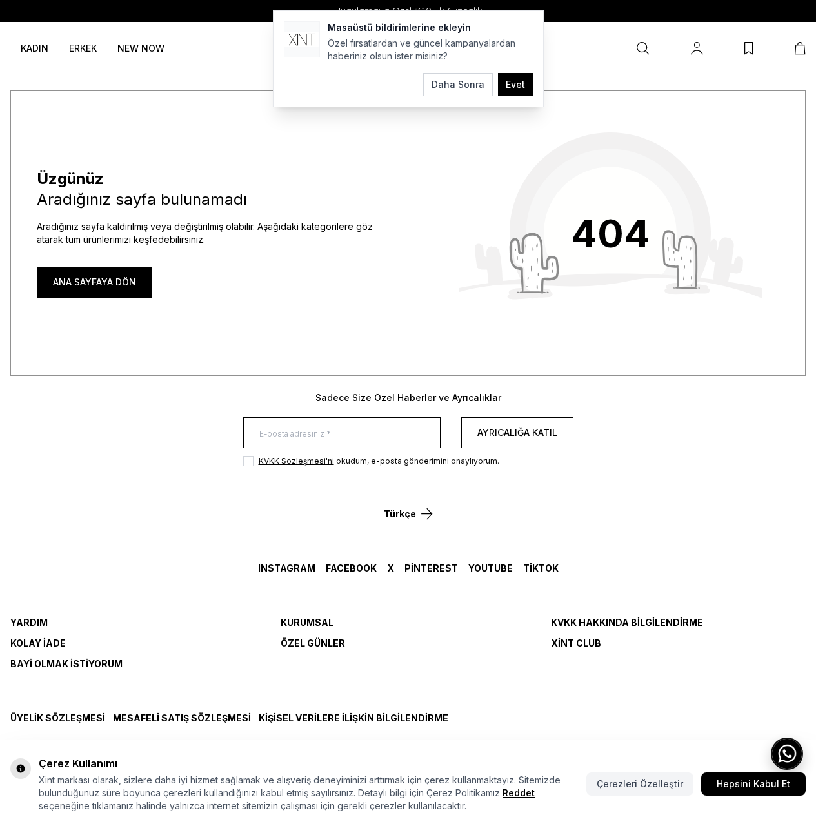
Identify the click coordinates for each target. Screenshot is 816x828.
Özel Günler (313, 642)
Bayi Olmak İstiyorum (66, 663)
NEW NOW (140, 48)
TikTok (541, 568)
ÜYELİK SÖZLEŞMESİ (57, 717)
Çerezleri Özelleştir (640, 783)
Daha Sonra (458, 84)
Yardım (29, 622)
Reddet (519, 792)
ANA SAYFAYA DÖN (94, 281)
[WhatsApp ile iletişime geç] (787, 754)
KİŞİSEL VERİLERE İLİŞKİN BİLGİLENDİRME (353, 717)
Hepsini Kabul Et (753, 783)
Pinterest (431, 568)
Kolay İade (38, 642)
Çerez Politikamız (463, 792)
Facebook (351, 568)
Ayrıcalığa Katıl (517, 432)
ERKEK (83, 48)
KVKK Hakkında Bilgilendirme (627, 622)
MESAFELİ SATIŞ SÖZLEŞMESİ (182, 717)
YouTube (490, 568)
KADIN (34, 48)
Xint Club (576, 642)
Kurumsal (307, 622)
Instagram (286, 568)
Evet (515, 84)
